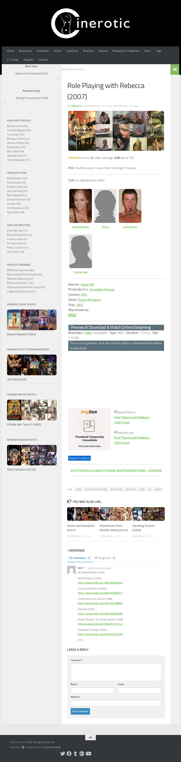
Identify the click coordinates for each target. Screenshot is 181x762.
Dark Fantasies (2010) (21, 469)
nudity (142, 489)
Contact (43, 59)
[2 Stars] (71, 158)
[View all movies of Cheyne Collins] (130, 222)
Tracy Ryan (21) (15, 134)
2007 (79, 305)
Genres (103, 50)
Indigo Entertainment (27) (21, 291)
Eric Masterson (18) (18, 208)
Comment (77, 660)
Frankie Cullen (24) (17, 186)
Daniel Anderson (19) (18, 199)
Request (28, 59)
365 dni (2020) (16, 379)
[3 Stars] (73, 158)
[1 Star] (69, 158)
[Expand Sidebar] (174, 69)
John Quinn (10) (15, 251)
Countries (72, 50)
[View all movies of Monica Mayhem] (80, 222)
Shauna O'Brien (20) (18, 143)
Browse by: (25, 50)
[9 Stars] (86, 158)
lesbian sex (131, 489)
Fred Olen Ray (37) (17, 230)
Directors (88, 50)
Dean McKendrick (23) (19, 235)
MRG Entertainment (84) (20, 270)
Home (10, 50)
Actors (57, 50)
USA (84, 295)
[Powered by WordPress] (23, 747)
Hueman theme (53, 747)
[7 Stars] (82, 158)
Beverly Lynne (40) (17, 126)
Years (147, 50)
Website (75, 696)
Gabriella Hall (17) (16, 155)
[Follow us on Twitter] (62, 753)
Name (74, 684)
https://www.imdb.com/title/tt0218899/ (100, 603)
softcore (158, 489)
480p (88, 333)
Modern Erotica (73, 69)
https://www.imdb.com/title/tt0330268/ (100, 613)
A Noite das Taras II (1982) (24, 424)
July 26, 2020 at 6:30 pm (99, 568)
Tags (158, 50)
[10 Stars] (88, 158)
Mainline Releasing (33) (20, 278)
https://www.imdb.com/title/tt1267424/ (100, 634)
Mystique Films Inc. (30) (20, 283)
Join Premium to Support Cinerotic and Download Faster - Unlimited (116, 470)
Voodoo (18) (14, 203)
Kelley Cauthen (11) (17, 247)
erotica (79, 489)
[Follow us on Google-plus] (81, 753)
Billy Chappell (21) (16, 195)
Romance (94, 300)
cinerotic (76, 106)
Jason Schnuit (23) (17, 191)
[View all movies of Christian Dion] (80, 267)
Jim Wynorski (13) (16, 243)
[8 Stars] (84, 158)
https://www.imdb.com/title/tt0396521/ (100, 593)
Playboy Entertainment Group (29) (26, 287)
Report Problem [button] (79, 458)
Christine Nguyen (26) (19, 130)
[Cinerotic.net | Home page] (90, 23)
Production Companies (125, 50)
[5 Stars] (78, 158)
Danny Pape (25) (16, 182)
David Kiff (87, 285)
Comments (81, 558)
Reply (80, 639)
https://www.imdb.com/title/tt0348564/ (100, 582)
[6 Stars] (80, 158)
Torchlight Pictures (102, 289)
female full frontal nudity (96, 489)
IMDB (72, 315)
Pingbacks (106, 558)
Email (121, 684)
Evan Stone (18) (15, 212)
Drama (82, 300)
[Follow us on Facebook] (69, 753)
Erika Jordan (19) (16, 147)
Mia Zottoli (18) (15, 151)
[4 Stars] (76, 158)
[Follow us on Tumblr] (75, 753)
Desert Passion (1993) (21, 334)
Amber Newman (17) (18, 160)
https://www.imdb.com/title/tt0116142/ (100, 624)
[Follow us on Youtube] (88, 753)
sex (149, 489)
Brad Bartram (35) (17, 178)
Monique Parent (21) (18, 138)
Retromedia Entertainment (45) (24, 274)
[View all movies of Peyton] (105, 222)
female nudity (116, 489)
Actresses (43, 50)
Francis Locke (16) (17, 239)
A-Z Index (13, 59)
